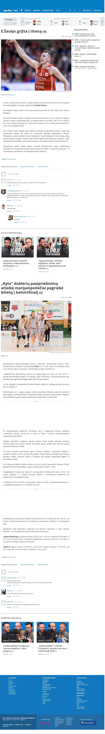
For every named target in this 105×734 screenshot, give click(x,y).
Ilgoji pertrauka (47, 689)
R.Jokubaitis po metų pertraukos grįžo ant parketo (85, 35)
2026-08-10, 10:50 (43, 271)
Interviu (45, 683)
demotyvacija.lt (59, 721)
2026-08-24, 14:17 (8, 269)
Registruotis (87, 10)
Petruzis (9, 591)
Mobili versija (19, 724)
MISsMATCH (46, 686)
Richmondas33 (12, 578)
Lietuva (11, 681)
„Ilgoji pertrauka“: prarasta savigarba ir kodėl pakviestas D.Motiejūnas (16, 263)
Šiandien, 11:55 (7, 654)
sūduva (9, 557)
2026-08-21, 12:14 (43, 654)
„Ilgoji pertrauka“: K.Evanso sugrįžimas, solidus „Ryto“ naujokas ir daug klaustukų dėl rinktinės (52, 264)
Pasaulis (11, 689)
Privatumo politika (8, 724)
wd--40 (9, 180)
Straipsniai (46, 680)
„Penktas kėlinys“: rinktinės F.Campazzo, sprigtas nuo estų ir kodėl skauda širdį (52, 648)
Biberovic (10, 206)
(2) (87, 42)
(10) (16, 266)
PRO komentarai (42, 167)
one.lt (56, 726)
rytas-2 (14, 557)
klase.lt (57, 724)
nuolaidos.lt (69, 719)
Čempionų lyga (47, 700)
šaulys (14, 159)
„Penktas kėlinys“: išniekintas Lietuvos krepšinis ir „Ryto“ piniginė (16, 648)
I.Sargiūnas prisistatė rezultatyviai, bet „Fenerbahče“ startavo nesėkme (86, 68)
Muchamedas (18, 216)
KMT (44, 702)
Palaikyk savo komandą (49, 687)
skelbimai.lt (69, 718)
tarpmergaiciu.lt (59, 723)
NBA (10, 684)
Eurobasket (12, 692)
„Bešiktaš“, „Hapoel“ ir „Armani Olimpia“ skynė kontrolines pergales (87, 48)
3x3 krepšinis (12, 693)
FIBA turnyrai (12, 690)
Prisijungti (97, 10)
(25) (12, 651)
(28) (96, 62)
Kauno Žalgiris (81, 689)
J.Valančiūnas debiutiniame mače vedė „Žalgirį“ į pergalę (87, 61)
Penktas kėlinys (47, 684)
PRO (24, 216)
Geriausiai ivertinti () (27, 167)
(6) (47, 268)
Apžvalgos (45, 681)
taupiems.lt (69, 721)
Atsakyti (9, 185)
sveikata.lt (69, 724)
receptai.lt (57, 718)
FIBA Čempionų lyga (82, 684)
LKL (10, 680)
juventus (9, 159)
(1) (80, 56)
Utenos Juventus (10, 95)
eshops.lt (68, 723)
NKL (7, 356)
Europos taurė (12, 686)
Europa (11, 687)
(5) (56, 651)
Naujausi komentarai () (9, 167)
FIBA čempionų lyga (82, 700)
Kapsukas (10, 602)
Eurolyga (11, 683)
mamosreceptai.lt (59, 719)
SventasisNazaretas (13, 191)
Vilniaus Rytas (81, 690)
